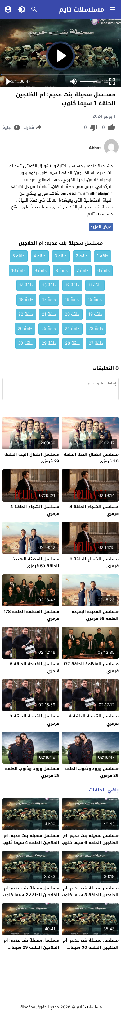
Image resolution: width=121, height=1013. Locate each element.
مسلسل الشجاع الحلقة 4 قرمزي (94, 510)
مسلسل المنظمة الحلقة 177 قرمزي (91, 667)
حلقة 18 (26, 299)
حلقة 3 (61, 256)
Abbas (95, 148)
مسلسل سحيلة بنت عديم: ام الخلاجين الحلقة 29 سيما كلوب (31, 947)
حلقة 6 (103, 270)
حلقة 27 (96, 343)
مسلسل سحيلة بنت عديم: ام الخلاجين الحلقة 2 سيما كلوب (31, 891)
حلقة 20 (72, 314)
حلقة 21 (49, 314)
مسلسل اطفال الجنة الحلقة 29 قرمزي (31, 457)
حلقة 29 (49, 343)
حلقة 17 (49, 299)
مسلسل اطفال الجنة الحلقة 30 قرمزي (91, 457)
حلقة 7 (83, 270)
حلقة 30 (25, 343)
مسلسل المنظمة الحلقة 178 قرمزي (31, 615)
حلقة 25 (48, 328)
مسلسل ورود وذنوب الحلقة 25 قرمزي (32, 772)
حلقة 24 (72, 328)
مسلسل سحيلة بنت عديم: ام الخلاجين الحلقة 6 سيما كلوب (90, 839)
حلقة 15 (95, 299)
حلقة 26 (25, 328)
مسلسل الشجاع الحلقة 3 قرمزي (34, 510)
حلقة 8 (62, 270)
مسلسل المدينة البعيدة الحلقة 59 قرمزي (35, 562)
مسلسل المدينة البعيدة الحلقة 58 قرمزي (95, 615)
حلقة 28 (72, 343)
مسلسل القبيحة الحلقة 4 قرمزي (94, 719)
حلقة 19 (95, 314)
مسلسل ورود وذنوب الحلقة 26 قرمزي (91, 772)
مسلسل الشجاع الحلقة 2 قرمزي (94, 562)
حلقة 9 (40, 270)
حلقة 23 (95, 328)
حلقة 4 (40, 256)
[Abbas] (111, 153)
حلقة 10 (18, 270)
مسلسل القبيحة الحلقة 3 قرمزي (34, 719)
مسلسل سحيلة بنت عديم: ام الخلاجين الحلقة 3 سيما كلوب (90, 891)
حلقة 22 (25, 314)
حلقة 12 (72, 285)
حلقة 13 (49, 285)
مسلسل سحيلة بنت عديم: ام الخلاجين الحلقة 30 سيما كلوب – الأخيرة (91, 947)
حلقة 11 (95, 285)
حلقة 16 (72, 299)
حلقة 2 (82, 256)
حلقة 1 (103, 256)
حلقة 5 (18, 256)
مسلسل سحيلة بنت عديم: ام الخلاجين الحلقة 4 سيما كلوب (30, 839)
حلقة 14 (26, 285)
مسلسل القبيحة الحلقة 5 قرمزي (34, 667)
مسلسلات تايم (81, 9)
